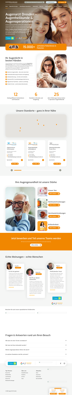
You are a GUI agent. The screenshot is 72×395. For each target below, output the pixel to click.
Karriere (55, 6)
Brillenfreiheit (35, 6)
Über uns (41, 6)
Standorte (23, 374)
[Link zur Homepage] (11, 2)
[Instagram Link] (64, 363)
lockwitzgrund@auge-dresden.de (36, 157)
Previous (12, 170)
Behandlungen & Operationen (25, 6)
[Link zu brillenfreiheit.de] (57, 374)
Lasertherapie (8, 376)
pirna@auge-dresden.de (55, 157)
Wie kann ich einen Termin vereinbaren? (16, 340)
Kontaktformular (24, 372)
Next (60, 170)
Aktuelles (60, 6)
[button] (37, 120)
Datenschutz (38, 376)
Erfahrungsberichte (48, 6)
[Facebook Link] (60, 363)
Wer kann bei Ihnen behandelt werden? (15, 345)
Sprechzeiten (9, 160)
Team (22, 378)
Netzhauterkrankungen (9, 380)
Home (6, 6)
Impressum (38, 374)
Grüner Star (7, 378)
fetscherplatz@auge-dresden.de (14, 157)
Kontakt (65, 6)
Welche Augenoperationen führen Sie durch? (17, 350)
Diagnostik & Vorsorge (13, 6)
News (37, 372)
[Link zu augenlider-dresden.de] (57, 386)
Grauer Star (7, 372)
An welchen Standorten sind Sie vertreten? (16, 354)
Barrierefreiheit (39, 378)
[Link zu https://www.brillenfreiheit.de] (20, 320)
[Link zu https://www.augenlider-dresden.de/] (52, 320)
